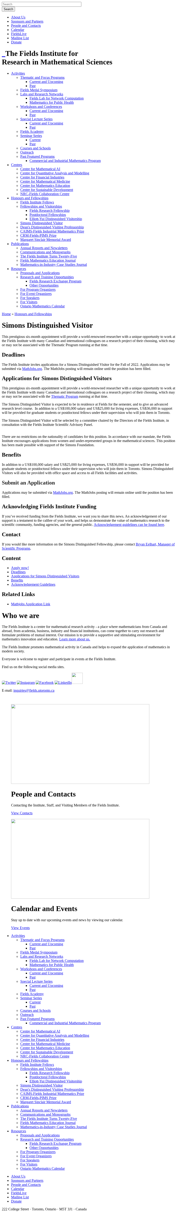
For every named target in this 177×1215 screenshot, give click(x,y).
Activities (18, 73)
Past (32, 86)
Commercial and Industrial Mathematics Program (65, 161)
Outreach (27, 152)
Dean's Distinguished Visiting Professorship (52, 227)
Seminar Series (31, 136)
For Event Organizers (36, 294)
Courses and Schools (35, 148)
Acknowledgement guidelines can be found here (129, 525)
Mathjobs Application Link (30, 604)
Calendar (17, 30)
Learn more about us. (74, 639)
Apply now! (20, 568)
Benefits (17, 580)
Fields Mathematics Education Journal (48, 260)
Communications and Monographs (45, 252)
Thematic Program (64, 396)
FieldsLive (19, 34)
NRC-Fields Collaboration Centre (44, 194)
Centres (16, 165)
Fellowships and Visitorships (41, 206)
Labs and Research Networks (41, 94)
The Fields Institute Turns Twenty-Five (48, 256)
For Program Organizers (38, 289)
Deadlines (18, 572)
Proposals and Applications (40, 273)
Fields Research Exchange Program (55, 281)
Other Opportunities (44, 285)
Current (35, 140)
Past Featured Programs (37, 156)
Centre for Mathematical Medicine (45, 181)
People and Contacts (26, 25)
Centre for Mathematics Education (45, 186)
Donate (16, 42)
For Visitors (28, 302)
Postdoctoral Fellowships (48, 215)
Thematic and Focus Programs (42, 77)
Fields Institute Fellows (37, 202)
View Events (20, 928)
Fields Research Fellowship (50, 210)
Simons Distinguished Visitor (41, 223)
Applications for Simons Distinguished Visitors (45, 576)
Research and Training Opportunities (47, 277)
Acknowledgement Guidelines (33, 584)
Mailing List (20, 38)
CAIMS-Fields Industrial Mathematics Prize (52, 231)
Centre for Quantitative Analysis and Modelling (54, 173)
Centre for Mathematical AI (40, 169)
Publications (20, 244)
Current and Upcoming (46, 82)
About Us (18, 17)
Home (6, 314)
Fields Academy (32, 131)
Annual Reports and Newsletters (44, 248)
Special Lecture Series (36, 119)
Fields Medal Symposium (38, 90)
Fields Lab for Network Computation (57, 98)
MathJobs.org (32, 369)
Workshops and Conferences (41, 107)
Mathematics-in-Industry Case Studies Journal (53, 265)
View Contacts (21, 813)
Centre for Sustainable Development (46, 190)
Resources (18, 269)
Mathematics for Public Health (52, 102)
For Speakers (29, 298)
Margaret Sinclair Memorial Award (45, 240)
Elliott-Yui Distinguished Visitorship (56, 219)
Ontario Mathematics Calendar (42, 306)
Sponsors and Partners (27, 21)
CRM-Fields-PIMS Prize (38, 235)
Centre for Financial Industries (42, 177)
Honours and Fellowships (29, 198)
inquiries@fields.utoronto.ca (33, 690)
